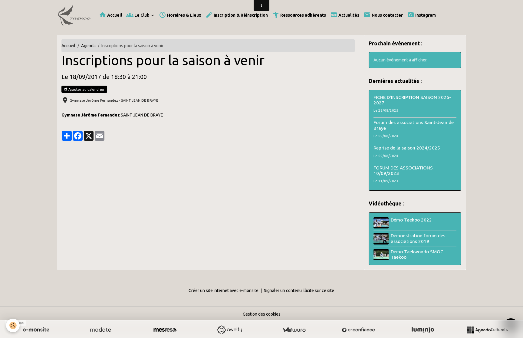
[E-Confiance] (358, 329)
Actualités (348, 15)
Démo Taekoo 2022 (411, 219)
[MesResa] (165, 329)
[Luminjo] (423, 329)
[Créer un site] (36, 329)
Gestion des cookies (262, 314)
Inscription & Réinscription (240, 15)
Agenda (88, 45)
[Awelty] (229, 329)
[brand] (75, 15)
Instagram (425, 15)
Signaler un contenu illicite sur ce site (299, 290)
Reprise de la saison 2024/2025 (406, 147)
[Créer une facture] (294, 329)
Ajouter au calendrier (86, 89)
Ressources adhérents (302, 15)
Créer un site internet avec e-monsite (223, 290)
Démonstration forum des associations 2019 (418, 238)
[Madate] (100, 329)
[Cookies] (13, 325)
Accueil (114, 15)
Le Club (141, 15)
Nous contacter (387, 15)
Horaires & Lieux (183, 15)
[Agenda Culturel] (487, 329)
